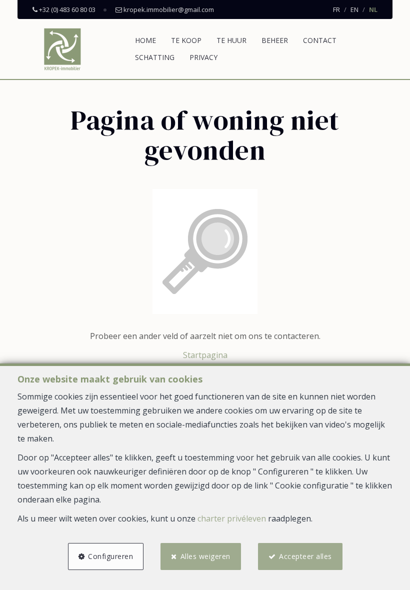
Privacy (204, 57)
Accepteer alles (305, 556)
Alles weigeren (205, 556)
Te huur (231, 40)
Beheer (275, 40)
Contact (319, 40)
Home (145, 40)
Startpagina (205, 355)
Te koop (186, 40)
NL (373, 9)
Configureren (110, 556)
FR (336, 9)
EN (354, 9)
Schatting (154, 57)
